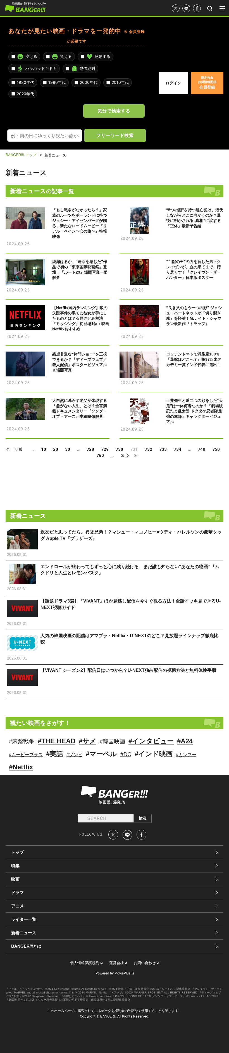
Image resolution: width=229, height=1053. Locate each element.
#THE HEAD (56, 741)
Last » (133, 455)
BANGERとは (26, 946)
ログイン (173, 83)
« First (10, 449)
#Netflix (21, 767)
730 (119, 449)
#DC (125, 754)
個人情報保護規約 (84, 963)
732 (148, 449)
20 (55, 449)
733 (163, 449)
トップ (17, 852)
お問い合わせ (145, 963)
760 (100, 456)
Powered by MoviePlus (113, 973)
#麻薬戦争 (21, 741)
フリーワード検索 (114, 135)
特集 (15, 865)
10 (43, 449)
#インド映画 (154, 754)
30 (67, 449)
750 (216, 449)
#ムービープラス (26, 754)
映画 (15, 879)
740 (201, 449)
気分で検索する (114, 110)
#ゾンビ (74, 754)
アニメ (17, 905)
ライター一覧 (23, 919)
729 (105, 449)
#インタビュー (151, 741)
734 (177, 449)
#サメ (87, 741)
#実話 (54, 754)
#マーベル (101, 754)
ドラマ (17, 892)
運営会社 (116, 963)
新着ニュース (23, 932)
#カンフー (186, 754)
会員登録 (207, 82)
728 (90, 449)
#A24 (185, 741)
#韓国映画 (112, 741)
